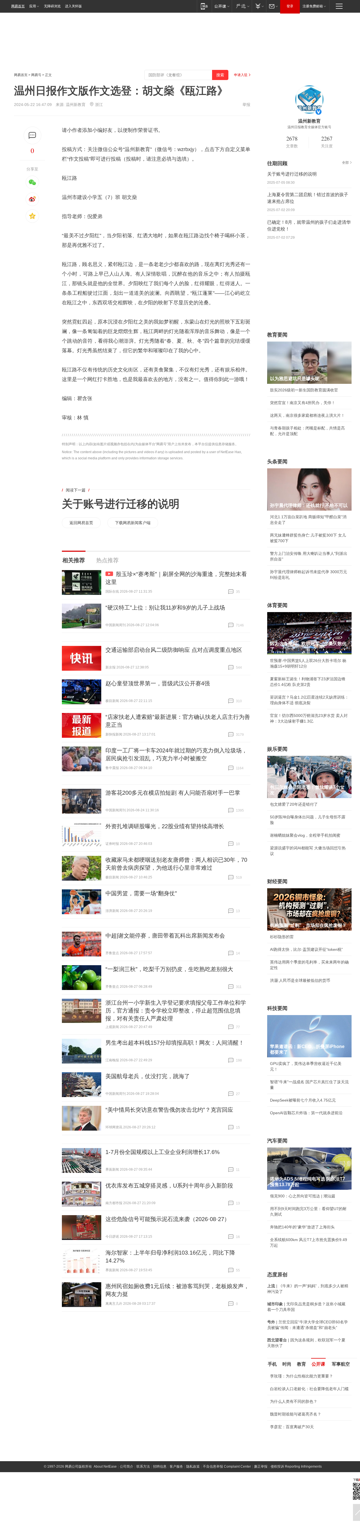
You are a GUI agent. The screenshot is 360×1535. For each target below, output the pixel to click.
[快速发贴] (32, 135)
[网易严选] (242, 6)
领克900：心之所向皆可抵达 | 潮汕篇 (302, 1196)
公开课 (318, 1364)
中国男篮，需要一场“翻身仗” (141, 893)
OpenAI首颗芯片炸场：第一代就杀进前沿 (306, 1113)
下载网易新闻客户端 (132, 522)
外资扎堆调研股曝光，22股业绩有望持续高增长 (164, 826)
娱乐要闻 (277, 749)
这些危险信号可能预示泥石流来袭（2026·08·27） (167, 1219)
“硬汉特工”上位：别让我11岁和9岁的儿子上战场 (165, 607)
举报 (246, 105)
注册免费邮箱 (313, 6)
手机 (272, 1364)
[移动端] (204, 6)
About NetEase (105, 1466)
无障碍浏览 (52, 6)
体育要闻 (277, 605)
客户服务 (176, 1466)
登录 (290, 6)
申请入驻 (241, 75)
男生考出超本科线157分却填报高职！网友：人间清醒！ (174, 1043)
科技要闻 (277, 1008)
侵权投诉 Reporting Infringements (296, 1466)
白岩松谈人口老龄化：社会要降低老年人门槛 (309, 1388)
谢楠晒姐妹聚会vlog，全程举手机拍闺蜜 (305, 835)
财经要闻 (277, 881)
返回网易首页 (81, 522)
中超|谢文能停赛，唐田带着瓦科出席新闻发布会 (165, 935)
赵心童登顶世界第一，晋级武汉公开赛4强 (157, 683)
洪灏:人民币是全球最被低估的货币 (300, 980)
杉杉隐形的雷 (282, 936)
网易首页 (18, 6)
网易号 (36, 75)
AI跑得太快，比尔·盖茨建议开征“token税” (306, 949)
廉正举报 (260, 1466)
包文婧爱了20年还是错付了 (294, 804)
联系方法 (143, 1466)
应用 (32, 6)
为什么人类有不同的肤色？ (293, 1401)
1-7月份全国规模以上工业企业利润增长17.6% (162, 1152)
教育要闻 (277, 335)
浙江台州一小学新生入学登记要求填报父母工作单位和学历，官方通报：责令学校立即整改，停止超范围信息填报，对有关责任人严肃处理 (175, 1011)
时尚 (286, 1364)
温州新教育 (76, 104)
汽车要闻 (277, 1141)
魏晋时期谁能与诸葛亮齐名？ (295, 1414)
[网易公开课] (222, 6)
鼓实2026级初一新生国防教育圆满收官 (304, 390)
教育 (301, 1364)
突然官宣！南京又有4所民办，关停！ (302, 402)
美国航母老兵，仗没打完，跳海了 (147, 1076)
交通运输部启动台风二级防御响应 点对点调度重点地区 (173, 650)
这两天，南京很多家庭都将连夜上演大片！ (307, 415)
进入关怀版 (73, 6)
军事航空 (341, 1364)
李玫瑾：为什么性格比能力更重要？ (301, 1376)
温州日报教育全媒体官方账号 (309, 127)
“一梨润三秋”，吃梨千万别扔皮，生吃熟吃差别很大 (169, 969)
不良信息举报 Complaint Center (227, 1466)
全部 (345, 163)
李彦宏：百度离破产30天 (292, 1427)
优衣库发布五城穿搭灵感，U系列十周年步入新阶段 (169, 1185)
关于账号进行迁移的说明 (120, 504)
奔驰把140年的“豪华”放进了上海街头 (302, 1227)
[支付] (259, 6)
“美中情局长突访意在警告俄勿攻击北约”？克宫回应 (169, 1110)
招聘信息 (159, 1466)
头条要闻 (277, 461)
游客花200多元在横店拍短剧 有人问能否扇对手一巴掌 (172, 793)
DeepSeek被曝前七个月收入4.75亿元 (303, 1100)
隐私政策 (193, 1466)
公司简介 (126, 1466)
